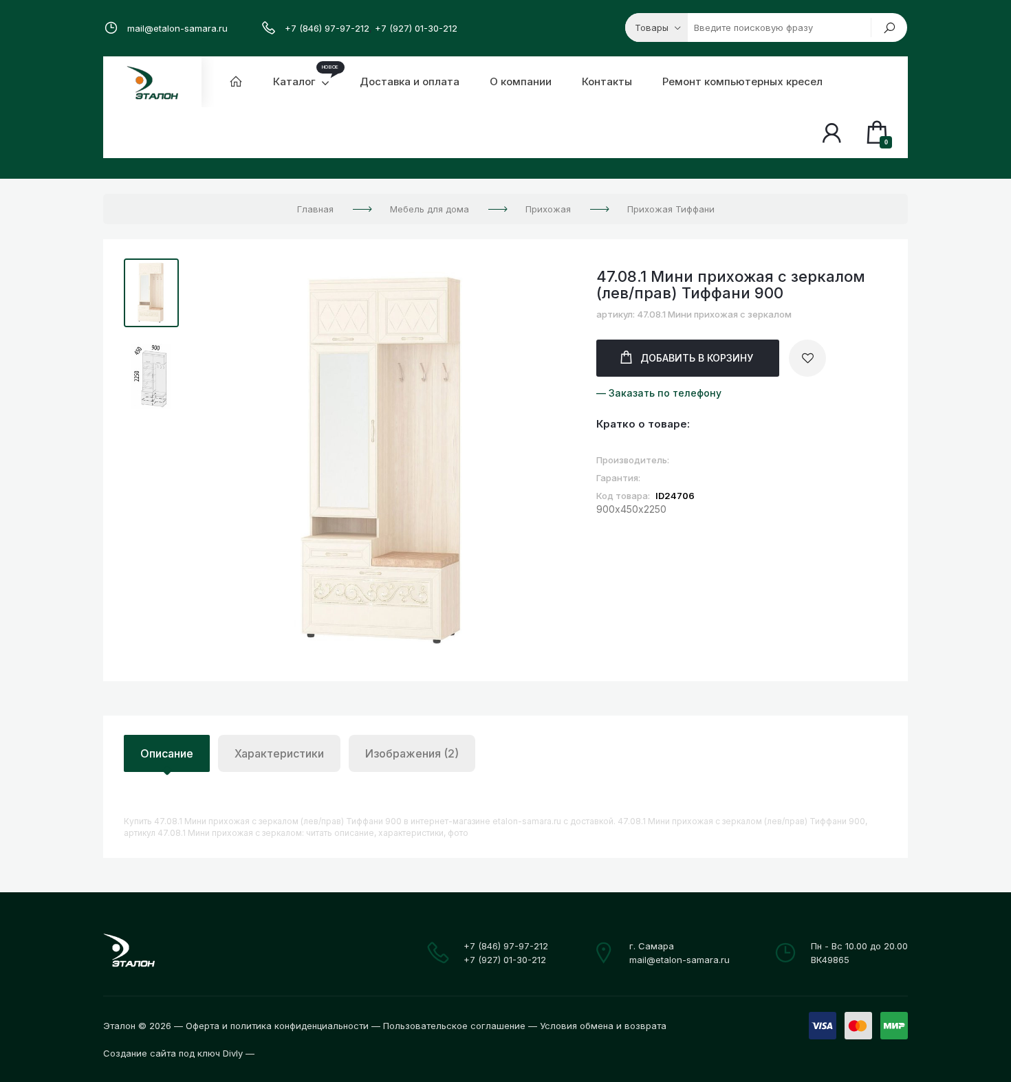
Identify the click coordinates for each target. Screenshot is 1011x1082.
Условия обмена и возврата (603, 1025)
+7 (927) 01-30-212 (416, 28)
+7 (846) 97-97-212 (327, 28)
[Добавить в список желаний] (807, 358)
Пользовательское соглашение (454, 1025)
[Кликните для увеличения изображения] (384, 461)
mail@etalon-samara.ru (177, 28)
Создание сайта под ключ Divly (173, 1053)
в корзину (696, 358)
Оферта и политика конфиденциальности (277, 1025)
